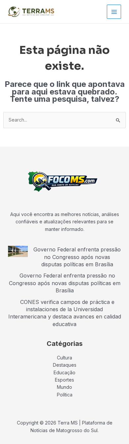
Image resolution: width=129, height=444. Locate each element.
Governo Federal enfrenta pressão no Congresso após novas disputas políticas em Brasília (77, 257)
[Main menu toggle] (114, 12)
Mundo (64, 387)
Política (64, 394)
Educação (64, 372)
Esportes (64, 380)
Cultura (64, 357)
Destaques (64, 365)
